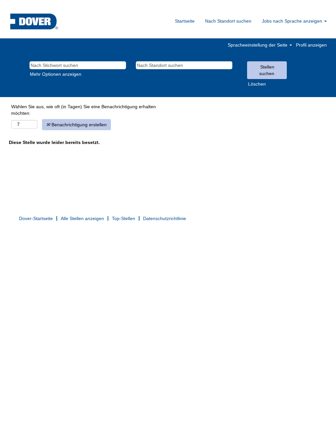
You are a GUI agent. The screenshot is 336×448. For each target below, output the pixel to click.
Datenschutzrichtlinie (164, 218)
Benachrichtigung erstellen (78, 124)
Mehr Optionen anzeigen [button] (55, 74)
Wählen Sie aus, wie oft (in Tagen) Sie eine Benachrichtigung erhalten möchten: (83, 110)
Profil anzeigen (311, 45)
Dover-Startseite (36, 218)
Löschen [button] (257, 84)
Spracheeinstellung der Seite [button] (258, 45)
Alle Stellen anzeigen (82, 218)
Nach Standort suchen (228, 21)
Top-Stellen (123, 218)
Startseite (185, 21)
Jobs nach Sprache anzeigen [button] (293, 21)
